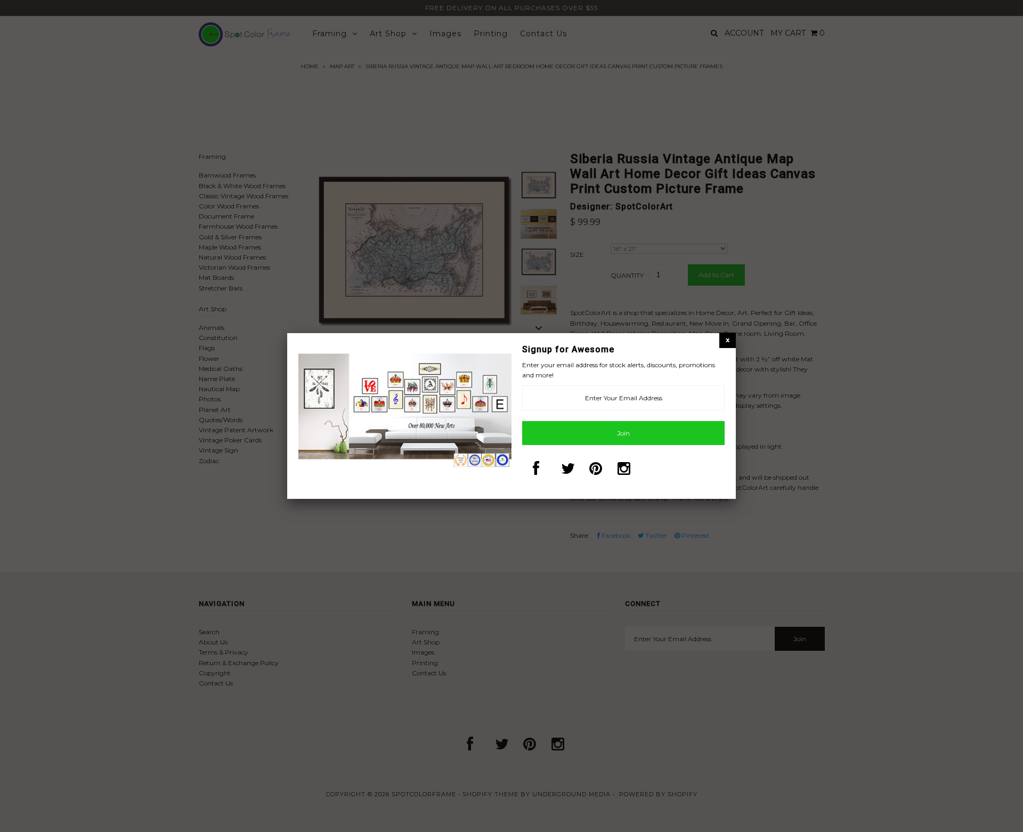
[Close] (727, 340)
